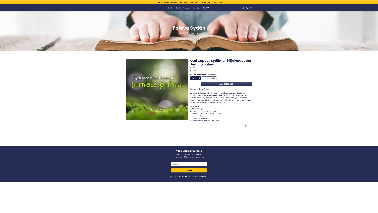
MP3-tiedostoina (209, 78)
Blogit (178, 8)
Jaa (250, 126)
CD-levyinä (195, 78)
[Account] (247, 7)
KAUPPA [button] (206, 8)
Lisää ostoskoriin (226, 84)
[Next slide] (252, 143)
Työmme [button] (186, 8)
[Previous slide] (126, 143)
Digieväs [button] (196, 8)
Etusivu (171, 8)
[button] (243, 7)
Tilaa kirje (189, 170)
